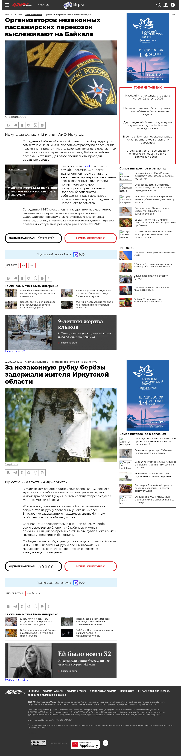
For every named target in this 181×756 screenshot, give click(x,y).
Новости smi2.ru (16, 351)
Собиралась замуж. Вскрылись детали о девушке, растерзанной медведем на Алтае (153, 187)
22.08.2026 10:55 (13, 362)
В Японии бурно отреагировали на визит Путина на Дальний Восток (153, 265)
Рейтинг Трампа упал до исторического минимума (148, 300)
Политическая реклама (103, 691)
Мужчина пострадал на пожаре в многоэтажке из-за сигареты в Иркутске (94, 305)
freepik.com (11, 464)
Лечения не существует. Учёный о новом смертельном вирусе (153, 451)
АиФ (23, 117)
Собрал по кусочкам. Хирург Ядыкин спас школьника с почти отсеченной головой (155, 465)
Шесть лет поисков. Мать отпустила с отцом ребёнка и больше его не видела (147, 111)
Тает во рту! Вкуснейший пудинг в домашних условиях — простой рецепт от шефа (153, 488)
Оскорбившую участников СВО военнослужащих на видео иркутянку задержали (37, 305)
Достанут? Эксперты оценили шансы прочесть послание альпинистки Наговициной (155, 441)
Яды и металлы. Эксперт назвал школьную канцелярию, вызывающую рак (152, 211)
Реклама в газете (76, 691)
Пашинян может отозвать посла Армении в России (151, 288)
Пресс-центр (127, 691)
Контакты (33, 691)
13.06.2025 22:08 (13, 14)
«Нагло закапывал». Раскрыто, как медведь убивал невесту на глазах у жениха (154, 199)
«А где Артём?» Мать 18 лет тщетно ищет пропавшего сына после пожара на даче (154, 234)
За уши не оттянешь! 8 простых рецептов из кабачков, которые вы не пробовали (155, 222)
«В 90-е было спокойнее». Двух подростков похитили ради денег (153, 475)
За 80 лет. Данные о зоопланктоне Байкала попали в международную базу (95, 633)
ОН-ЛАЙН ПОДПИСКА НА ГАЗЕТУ (154, 691)
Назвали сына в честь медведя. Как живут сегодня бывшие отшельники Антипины (93, 621)
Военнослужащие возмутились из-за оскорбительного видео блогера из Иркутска (93, 293)
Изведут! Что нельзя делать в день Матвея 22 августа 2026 (147, 97)
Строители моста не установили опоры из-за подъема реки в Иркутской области (148, 153)
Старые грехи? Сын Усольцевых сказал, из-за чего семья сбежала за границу (154, 500)
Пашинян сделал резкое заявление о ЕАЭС (154, 253)
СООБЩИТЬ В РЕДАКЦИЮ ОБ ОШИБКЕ (47, 695)
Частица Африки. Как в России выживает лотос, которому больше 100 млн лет (154, 176)
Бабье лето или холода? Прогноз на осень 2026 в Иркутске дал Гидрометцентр (38, 633)
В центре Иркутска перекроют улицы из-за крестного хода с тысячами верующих (148, 139)
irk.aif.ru (88, 166)
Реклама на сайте (53, 691)
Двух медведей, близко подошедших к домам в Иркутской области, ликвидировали (148, 125)
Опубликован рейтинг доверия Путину (151, 277)
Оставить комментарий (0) (90, 238)
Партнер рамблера (58, 743)
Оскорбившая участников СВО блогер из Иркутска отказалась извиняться (37, 293)
